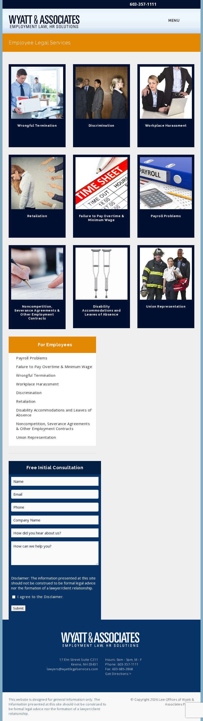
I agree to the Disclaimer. (40, 597)
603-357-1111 (143, 4)
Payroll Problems (166, 216)
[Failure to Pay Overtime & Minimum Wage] (101, 183)
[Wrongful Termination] (37, 93)
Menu (173, 21)
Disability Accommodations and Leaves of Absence (101, 310)
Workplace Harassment (166, 125)
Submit (18, 608)
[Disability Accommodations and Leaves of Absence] (101, 274)
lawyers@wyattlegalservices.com (72, 669)
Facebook (176, 5)
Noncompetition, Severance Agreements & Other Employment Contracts (37, 312)
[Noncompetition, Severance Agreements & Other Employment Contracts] (37, 274)
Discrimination (101, 125)
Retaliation (37, 216)
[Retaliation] (37, 183)
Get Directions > (118, 673)
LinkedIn (191, 5)
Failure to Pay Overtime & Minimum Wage (101, 218)
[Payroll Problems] (166, 183)
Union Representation (165, 306)
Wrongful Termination (37, 125)
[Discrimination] (101, 93)
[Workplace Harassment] (166, 93)
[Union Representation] (166, 274)
